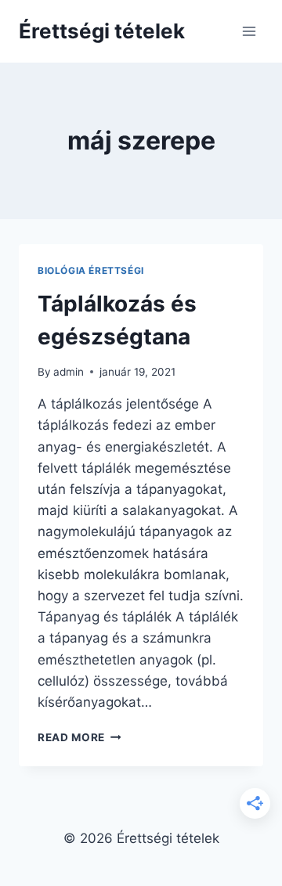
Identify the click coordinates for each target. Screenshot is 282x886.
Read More (79, 737)
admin (68, 372)
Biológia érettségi (91, 270)
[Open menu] (248, 31)
